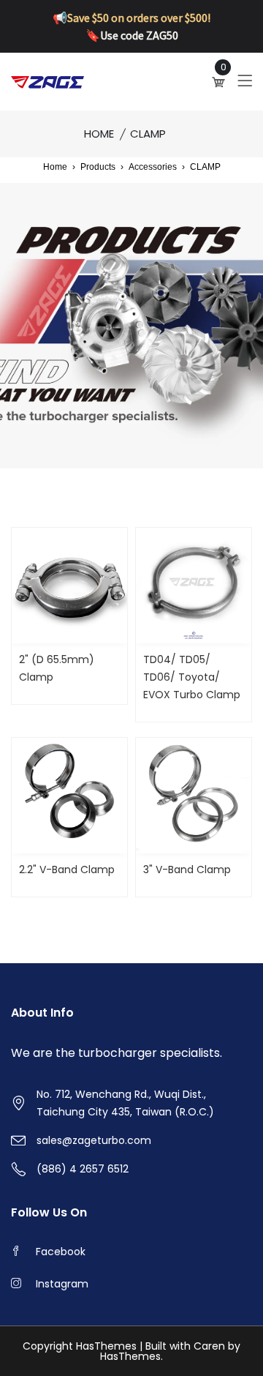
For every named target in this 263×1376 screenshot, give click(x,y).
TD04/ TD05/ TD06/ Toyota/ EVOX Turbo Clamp (191, 677)
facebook (60, 1251)
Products (97, 167)
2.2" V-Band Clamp (67, 869)
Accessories (153, 167)
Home (99, 133)
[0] (220, 82)
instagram (62, 1283)
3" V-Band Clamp (187, 869)
